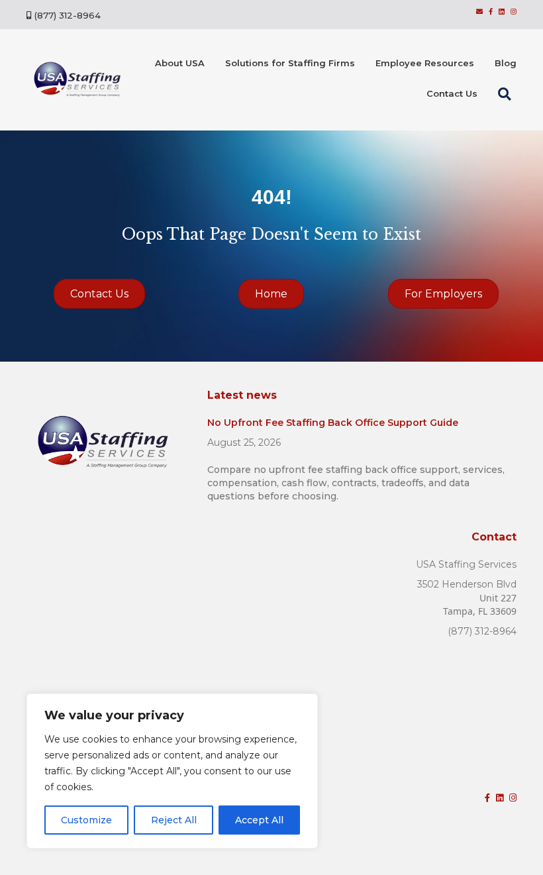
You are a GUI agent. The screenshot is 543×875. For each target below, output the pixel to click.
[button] (507, 94)
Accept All (259, 820)
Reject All (174, 820)
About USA (180, 63)
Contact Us (451, 93)
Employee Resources (424, 63)
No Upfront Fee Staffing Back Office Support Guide (332, 423)
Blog (506, 63)
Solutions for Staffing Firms (290, 63)
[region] (172, 771)
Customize (86, 820)
